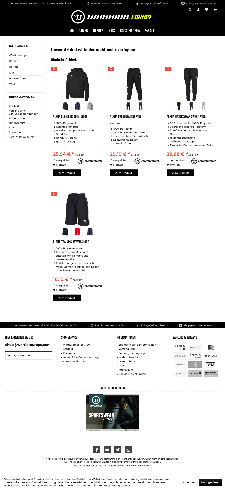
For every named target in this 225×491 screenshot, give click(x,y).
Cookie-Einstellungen (22, 136)
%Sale (12, 84)
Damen (13, 61)
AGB (12, 127)
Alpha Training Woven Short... (72, 242)
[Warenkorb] (215, 10)
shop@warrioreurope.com (201, 3)
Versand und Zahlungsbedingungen (23, 112)
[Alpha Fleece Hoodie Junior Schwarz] (65, 106)
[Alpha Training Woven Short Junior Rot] (78, 231)
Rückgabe (69, 353)
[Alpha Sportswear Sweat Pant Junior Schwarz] (179, 106)
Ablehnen (189, 482)
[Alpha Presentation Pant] (134, 84)
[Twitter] (117, 449)
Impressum (16, 132)
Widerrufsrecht (18, 118)
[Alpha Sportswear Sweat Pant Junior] (191, 84)
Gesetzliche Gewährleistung (81, 357)
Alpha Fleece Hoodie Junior (70, 117)
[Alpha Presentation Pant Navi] (140, 106)
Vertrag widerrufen (19, 355)
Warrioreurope (18, 55)
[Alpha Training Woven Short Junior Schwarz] (65, 231)
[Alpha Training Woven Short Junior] (77, 209)
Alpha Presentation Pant (125, 117)
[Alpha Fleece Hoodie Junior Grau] (90, 106)
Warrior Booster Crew (77, 344)
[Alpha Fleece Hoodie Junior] (77, 84)
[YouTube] (107, 449)
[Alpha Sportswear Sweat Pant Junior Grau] (204, 106)
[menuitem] (215, 10)
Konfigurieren (210, 482)
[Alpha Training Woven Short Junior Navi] (90, 231)
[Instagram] (128, 449)
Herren (13, 66)
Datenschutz (17, 123)
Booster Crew (17, 78)
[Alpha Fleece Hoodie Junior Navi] (78, 106)
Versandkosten (103, 458)
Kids (11, 72)
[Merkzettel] (206, 10)
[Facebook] (96, 449)
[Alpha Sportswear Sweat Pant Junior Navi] (191, 106)
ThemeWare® (143, 465)
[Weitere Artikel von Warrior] (90, 161)
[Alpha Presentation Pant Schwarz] (128, 106)
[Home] (72, 31)
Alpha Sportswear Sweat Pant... (187, 117)
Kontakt (14, 106)
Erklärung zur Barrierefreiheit (137, 344)
